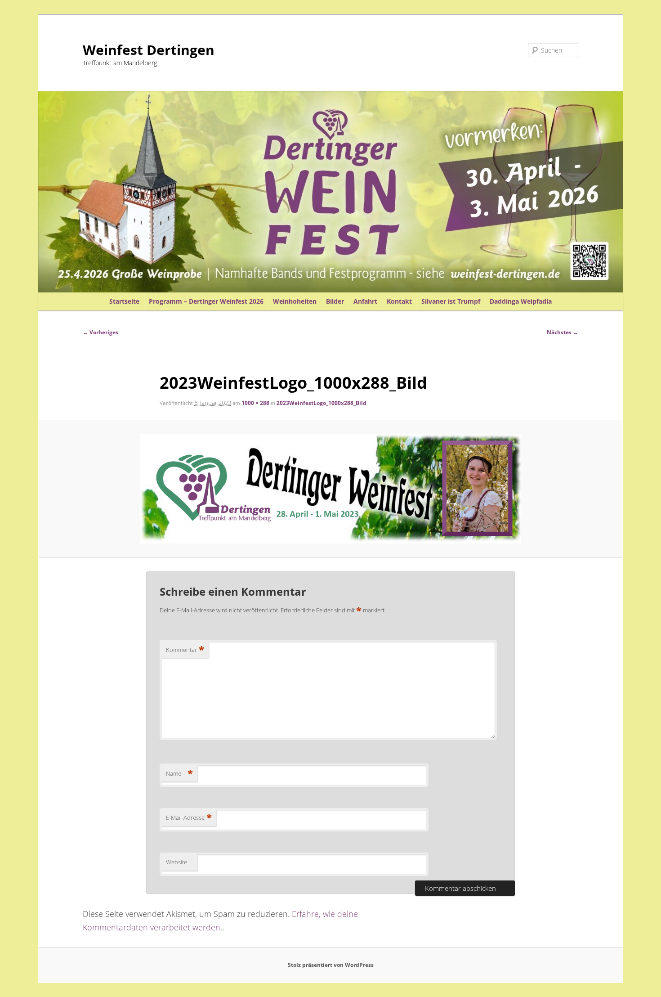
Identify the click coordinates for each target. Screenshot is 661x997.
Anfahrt (365, 301)
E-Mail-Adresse (189, 817)
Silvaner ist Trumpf (450, 301)
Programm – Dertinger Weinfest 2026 (206, 301)
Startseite (124, 301)
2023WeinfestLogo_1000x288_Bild (321, 403)
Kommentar (185, 649)
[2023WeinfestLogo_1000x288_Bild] (330, 488)
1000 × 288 (255, 403)
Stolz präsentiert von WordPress (331, 965)
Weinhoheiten (295, 301)
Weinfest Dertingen (148, 49)
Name (179, 773)
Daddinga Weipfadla (521, 301)
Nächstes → (562, 332)
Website (176, 862)
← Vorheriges (100, 332)
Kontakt (399, 301)
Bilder (335, 301)
